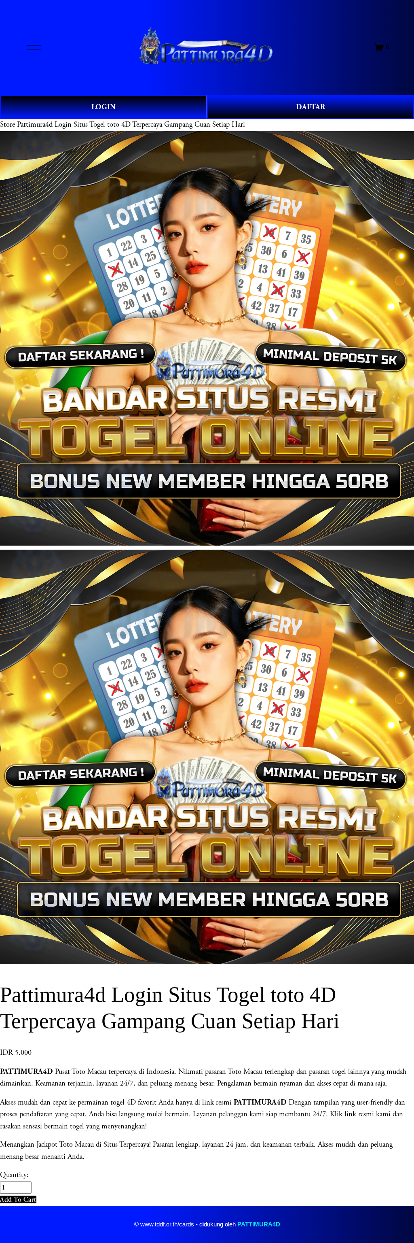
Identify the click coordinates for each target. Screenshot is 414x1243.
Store (7, 125)
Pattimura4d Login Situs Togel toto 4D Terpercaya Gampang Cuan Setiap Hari (131, 125)
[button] (18, 1199)
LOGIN (103, 107)
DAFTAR (310, 107)
